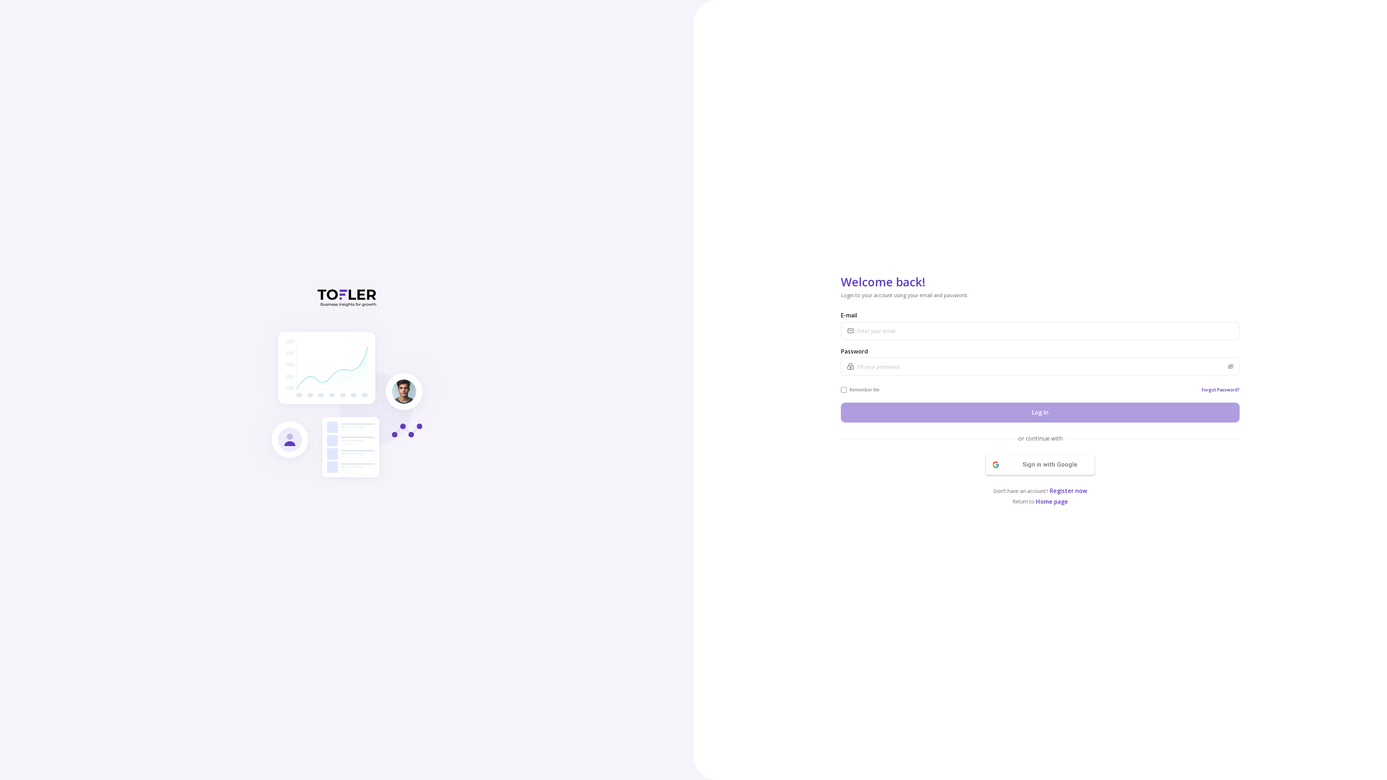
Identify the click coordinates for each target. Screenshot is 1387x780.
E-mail (849, 315)
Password (854, 351)
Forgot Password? (1221, 390)
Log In (1040, 412)
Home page (1052, 502)
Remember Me (865, 390)
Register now (1068, 491)
